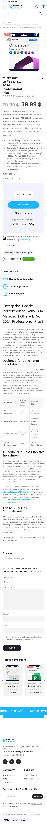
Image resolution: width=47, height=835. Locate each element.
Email (5, 625)
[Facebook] (5, 245)
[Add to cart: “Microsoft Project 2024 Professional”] (18, 667)
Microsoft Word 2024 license (16, 492)
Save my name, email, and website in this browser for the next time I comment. (22, 638)
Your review (8, 587)
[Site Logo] (16, 7)
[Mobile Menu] (5, 7)
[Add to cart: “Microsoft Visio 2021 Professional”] (41, 667)
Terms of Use (36, 803)
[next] (42, 78)
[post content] (12, 673)
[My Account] (36, 6)
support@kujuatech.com (20, 751)
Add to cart (24, 205)
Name (6, 614)
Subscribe (37, 796)
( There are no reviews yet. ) (24, 96)
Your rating (8, 577)
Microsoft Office (10, 684)
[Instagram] (14, 245)
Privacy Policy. (12, 806)
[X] (9, 245)
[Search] (40, 13)
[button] (2, 680)
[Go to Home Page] (3, 22)
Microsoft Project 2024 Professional (20, 686)
